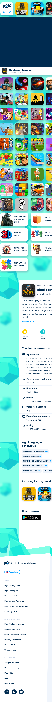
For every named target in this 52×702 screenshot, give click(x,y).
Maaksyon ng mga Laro (35, 451)
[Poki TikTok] (6, 691)
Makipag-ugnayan (12, 629)
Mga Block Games (32, 456)
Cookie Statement (12, 645)
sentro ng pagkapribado (15, 634)
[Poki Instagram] (14, 691)
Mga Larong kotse (12, 586)
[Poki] (7, 6)
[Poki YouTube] (21, 691)
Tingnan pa (27, 322)
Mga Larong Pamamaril (35, 466)
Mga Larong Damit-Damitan (16, 606)
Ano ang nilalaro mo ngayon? (10, 12)
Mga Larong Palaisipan (14, 601)
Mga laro (41, 286)
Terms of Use (10, 650)
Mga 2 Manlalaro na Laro (15, 596)
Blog (6, 678)
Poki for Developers (13, 668)
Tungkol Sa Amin (11, 663)
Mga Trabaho (10, 683)
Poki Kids (8, 673)
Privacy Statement (12, 640)
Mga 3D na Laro (31, 471)
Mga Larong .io (11, 591)
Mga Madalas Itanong (14, 624)
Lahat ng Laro (10, 612)
